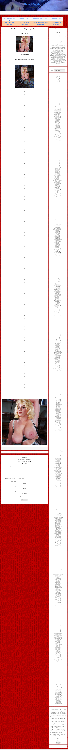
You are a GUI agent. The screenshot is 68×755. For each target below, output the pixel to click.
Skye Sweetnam (57, 652)
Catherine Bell (57, 207)
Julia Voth (57, 407)
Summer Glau (57, 668)
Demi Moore (57, 256)
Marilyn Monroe (57, 515)
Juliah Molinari (57, 408)
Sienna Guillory (57, 649)
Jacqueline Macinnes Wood (57, 352)
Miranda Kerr (58, 540)
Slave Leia (57, 653)
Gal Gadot (56, 313)
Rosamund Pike (57, 612)
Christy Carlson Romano (57, 229)
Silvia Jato (57, 651)
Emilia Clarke (57, 282)
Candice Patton (57, 192)
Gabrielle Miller (56, 312)
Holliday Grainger (57, 340)
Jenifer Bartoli (57, 365)
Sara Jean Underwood (57, 627)
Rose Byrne (57, 614)
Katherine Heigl (57, 430)
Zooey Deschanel (57, 703)
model (58, 544)
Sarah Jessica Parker (57, 633)
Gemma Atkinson (57, 315)
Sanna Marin (58, 625)
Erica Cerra (57, 298)
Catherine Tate (57, 208)
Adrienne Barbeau (57, 84)
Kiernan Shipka (57, 449)
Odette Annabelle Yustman (57, 574)
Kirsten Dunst (58, 453)
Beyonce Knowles (57, 167)
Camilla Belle (57, 188)
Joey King (57, 396)
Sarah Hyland (57, 632)
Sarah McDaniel (57, 634)
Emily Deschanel (57, 285)
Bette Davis (57, 166)
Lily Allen (57, 487)
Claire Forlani (57, 232)
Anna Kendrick (57, 135)
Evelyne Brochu (57, 307)
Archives (52, 70)
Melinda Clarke (57, 523)
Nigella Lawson (57, 570)
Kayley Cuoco (58, 439)
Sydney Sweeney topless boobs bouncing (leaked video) (58, 49)
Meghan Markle (57, 522)
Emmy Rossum (56, 296)
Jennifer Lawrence (57, 375)
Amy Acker (57, 122)
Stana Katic (57, 666)
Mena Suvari (58, 528)
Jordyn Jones (58, 399)
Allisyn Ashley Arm (57, 106)
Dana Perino (57, 244)
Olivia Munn (58, 578)
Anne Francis (57, 143)
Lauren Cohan (57, 476)
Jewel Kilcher (58, 390)
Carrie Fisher (57, 201)
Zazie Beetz (58, 698)
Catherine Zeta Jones (57, 210)
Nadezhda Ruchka (57, 553)
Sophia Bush (58, 656)
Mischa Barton (57, 542)
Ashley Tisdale (57, 156)
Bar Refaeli (57, 160)
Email (25, 488)
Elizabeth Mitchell (57, 277)
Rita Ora (57, 610)
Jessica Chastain (57, 382)
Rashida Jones (57, 603)
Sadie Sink (57, 621)
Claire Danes (57, 231)
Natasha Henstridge (57, 560)
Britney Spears (56, 178)
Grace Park (57, 322)
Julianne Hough (57, 409)
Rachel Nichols (57, 597)
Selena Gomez (57, 639)
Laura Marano (57, 471)
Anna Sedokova (57, 139)
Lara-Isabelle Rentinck (57, 467)
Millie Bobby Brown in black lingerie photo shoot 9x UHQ (58, 38)
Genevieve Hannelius (57, 317)
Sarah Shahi (58, 636)
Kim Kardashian (57, 450)
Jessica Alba (57, 380)
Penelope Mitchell (58, 587)
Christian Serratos (57, 223)
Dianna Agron (57, 261)
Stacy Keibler (58, 665)
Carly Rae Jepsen (57, 199)
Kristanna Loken (57, 455)
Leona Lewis (58, 483)
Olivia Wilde (57, 580)
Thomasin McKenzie (57, 680)
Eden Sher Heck (57, 266)
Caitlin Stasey (57, 184)
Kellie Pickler (58, 442)
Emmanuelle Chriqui (57, 295)
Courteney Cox (57, 238)
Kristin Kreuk (57, 459)
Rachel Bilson (57, 595)
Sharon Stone (58, 645)
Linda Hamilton (57, 491)
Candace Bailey (57, 190)
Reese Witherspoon (58, 604)
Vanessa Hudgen (57, 688)
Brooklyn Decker (56, 182)
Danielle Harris (57, 247)
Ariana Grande (56, 150)
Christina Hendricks (57, 225)
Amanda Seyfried (56, 116)
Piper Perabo (58, 592)
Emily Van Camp (57, 289)
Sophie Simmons (57, 662)
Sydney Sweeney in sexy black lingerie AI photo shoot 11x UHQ (58, 42)
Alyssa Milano (57, 111)
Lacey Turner (58, 464)
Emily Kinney (57, 286)
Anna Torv (57, 141)
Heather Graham (57, 334)
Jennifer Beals (57, 372)
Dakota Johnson (56, 242)
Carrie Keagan (57, 202)
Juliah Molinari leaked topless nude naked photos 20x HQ (58, 44)
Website (25, 493)
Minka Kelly (58, 538)
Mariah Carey (58, 513)
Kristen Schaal (57, 457)
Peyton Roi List (57, 589)
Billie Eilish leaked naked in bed (58, 50)
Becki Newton (57, 163)
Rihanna (57, 608)
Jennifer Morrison (57, 378)
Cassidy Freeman (57, 204)
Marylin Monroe (57, 519)
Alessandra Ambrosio (57, 90)
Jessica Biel (57, 381)
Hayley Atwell (57, 332)
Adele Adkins (57, 80)
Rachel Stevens (57, 599)
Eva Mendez (57, 304)
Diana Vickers (57, 258)
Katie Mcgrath (57, 435)
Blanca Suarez (57, 172)
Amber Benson (57, 119)
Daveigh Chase (57, 250)
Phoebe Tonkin (57, 590)
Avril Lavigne (57, 159)
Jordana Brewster (57, 398)
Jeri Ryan (57, 379)
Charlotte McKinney (57, 218)
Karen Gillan (58, 418)
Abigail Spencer (57, 77)
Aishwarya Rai (57, 87)
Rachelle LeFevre (57, 601)
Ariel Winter (57, 151)
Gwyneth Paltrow (57, 324)
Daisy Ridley (57, 240)
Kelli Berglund (57, 441)
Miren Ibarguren (57, 541)
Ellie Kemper (57, 280)
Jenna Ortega (57, 369)
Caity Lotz (57, 185)
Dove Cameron (57, 263)
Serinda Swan (58, 640)
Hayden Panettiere (57, 331)
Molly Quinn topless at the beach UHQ (58, 53)
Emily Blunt (57, 284)
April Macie (57, 149)
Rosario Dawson (57, 613)
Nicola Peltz (58, 567)
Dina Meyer (57, 262)
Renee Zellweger (57, 606)
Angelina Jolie (57, 129)
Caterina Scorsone (57, 206)
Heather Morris (57, 336)
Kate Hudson (58, 425)
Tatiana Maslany (57, 674)
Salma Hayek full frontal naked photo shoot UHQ (58, 54)
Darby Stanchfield (57, 249)
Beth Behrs (57, 165)
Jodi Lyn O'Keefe (57, 394)
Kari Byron (57, 419)
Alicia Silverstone (57, 100)
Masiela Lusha (57, 520)
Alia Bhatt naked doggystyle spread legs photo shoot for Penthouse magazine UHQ (58, 58)
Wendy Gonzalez (57, 691)
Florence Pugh (57, 310)
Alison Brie (57, 103)
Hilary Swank (57, 339)
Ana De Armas (57, 126)
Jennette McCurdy (57, 370)
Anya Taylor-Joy (57, 147)
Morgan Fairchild (57, 550)
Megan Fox (57, 521)
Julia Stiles (57, 406)
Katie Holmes (58, 434)
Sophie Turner (57, 663)
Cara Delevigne (57, 194)
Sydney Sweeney (57, 670)
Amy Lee (57, 124)
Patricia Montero (57, 585)
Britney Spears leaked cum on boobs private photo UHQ (13, 452)
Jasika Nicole (57, 362)
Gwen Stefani (57, 323)
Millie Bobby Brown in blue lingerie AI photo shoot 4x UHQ (58, 40)
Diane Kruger (57, 259)
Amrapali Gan (57, 121)
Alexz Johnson (57, 94)
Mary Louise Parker (58, 518)
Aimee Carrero (57, 85)
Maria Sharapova (57, 512)
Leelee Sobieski (57, 480)
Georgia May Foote (57, 318)
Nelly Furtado (58, 565)
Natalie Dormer (57, 557)
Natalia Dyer (58, 555)
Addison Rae (57, 78)
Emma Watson (56, 294)
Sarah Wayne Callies (57, 637)
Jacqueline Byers (57, 351)
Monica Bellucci (57, 547)
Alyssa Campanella (57, 110)
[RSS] (66, 12)
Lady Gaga (57, 465)
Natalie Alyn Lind (57, 556)
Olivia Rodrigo (57, 579)
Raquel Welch (58, 602)
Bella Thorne (57, 164)
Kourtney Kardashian (57, 454)
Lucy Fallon (57, 497)
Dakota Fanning (56, 241)
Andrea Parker (57, 127)
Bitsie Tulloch (57, 170)
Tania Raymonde (57, 672)
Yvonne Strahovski (57, 697)
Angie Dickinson (56, 130)
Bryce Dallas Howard (57, 183)
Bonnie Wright (57, 173)
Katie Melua (58, 436)
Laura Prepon (58, 472)
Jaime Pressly (57, 354)
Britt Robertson (57, 179)
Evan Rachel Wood (57, 305)
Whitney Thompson (58, 693)
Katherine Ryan (57, 431)
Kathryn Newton (57, 432)
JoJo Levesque (57, 397)
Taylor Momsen (57, 675)
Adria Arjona (57, 81)
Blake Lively (57, 171)
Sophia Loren (58, 658)
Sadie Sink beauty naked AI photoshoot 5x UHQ (58, 36)
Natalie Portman (54, 729)
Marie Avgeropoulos (58, 514)
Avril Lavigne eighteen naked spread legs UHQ (58, 52)
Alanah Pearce (57, 89)
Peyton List (57, 588)
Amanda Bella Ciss (57, 112)
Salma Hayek (58, 622)
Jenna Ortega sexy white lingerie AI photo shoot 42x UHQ (58, 34)
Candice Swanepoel (57, 193)
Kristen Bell (58, 456)
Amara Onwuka (57, 118)
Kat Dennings (57, 421)
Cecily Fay (57, 211)
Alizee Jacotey (57, 104)
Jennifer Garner (57, 374)
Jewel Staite (58, 391)
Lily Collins (57, 489)
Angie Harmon (57, 131)
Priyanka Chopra (57, 594)
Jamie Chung (57, 357)
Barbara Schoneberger (56, 162)
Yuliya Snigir (58, 696)
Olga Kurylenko (57, 575)
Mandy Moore (57, 507)
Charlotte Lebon (57, 217)
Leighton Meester (57, 481)
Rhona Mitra (58, 607)
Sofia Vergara (58, 655)
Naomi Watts (58, 554)
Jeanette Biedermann (57, 363)
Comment (25, 463)
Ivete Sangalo (57, 350)
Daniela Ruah (57, 245)
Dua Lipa (57, 265)
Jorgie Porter (58, 400)
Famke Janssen (57, 308)
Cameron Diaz (57, 186)
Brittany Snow (57, 181)
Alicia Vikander (57, 101)
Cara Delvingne (57, 196)
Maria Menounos (57, 511)
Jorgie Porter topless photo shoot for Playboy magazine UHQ (58, 63)
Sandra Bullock (57, 624)
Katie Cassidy (58, 433)
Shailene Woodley (57, 641)
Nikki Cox (57, 571)
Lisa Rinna (57, 495)
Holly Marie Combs (57, 341)
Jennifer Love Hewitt (57, 377)
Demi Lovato (57, 255)
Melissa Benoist (57, 524)
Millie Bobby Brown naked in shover (58, 51)
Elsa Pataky (57, 281)
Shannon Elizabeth (58, 644)
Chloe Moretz (57, 222)
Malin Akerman (57, 506)
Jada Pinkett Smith (57, 353)
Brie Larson (57, 177)
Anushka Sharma (57, 146)
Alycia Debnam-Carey (57, 108)
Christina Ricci (57, 227)
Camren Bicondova (57, 189)
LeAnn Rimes (58, 479)
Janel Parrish (57, 360)
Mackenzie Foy (57, 501)
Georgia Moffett (57, 319)
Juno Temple (58, 412)
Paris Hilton (58, 583)
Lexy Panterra (57, 485)
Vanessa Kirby (57, 689)
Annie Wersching (57, 145)
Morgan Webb (57, 551)
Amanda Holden (57, 114)
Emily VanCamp (57, 290)
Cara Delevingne (57, 195)
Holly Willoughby (57, 342)
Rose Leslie (57, 615)
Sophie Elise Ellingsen (57, 659)
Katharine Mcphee (58, 429)
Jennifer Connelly (57, 373)
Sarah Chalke (58, 630)
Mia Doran (57, 529)
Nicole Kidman (57, 568)
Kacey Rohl (57, 413)
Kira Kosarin (58, 452)
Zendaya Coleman (57, 699)
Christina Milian (57, 226)
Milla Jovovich (57, 536)
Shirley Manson (57, 648)
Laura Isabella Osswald (57, 470)
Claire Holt (57, 233)
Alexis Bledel (57, 92)
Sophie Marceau (57, 661)
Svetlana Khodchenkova (57, 669)
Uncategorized (57, 686)
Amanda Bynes (57, 113)
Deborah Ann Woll (57, 252)
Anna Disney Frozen (57, 133)
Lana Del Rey (58, 466)
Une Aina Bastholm (58, 687)
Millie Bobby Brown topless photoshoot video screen (58, 46)
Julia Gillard (58, 403)
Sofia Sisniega (58, 654)
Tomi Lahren (58, 682)
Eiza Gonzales (57, 267)
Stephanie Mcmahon (57, 667)
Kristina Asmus (57, 460)
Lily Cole (57, 488)
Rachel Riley (58, 598)
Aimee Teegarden (57, 86)
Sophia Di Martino (57, 657)
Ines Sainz (57, 345)
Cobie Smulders (57, 234)
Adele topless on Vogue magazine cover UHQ (58, 59)
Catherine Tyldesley (57, 209)
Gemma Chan (57, 316)
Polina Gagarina (57, 593)
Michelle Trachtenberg (57, 533)
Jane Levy (56, 359)
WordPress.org (58, 743)
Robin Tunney (58, 611)
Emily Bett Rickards (57, 283)
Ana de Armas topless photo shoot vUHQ (58, 56)
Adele (57, 79)
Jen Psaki (57, 364)
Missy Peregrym (57, 543)
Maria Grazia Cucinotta (57, 510)
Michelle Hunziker (57, 530)
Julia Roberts (58, 405)
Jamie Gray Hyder (57, 358)
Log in (58, 740)
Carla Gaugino (57, 197)
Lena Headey (58, 482)
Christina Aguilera (57, 224)
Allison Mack (57, 105)
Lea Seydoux (58, 477)
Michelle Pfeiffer (57, 531)
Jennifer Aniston (56, 371)
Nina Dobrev (57, 573)
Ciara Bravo (57, 230)
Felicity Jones (57, 309)
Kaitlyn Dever (58, 414)
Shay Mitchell (58, 646)
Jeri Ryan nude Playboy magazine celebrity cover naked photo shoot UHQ (58, 61)
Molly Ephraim (57, 545)
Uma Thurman (57, 685)
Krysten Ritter (57, 461)
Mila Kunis (57, 534)
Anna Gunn (57, 134)
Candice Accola (57, 191)
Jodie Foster (58, 395)
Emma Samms (57, 292)
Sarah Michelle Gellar (57, 635)
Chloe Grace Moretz (57, 221)
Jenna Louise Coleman (56, 368)
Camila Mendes (57, 187)
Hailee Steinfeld (56, 325)
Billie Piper (57, 169)
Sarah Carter (58, 629)
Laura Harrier (58, 469)
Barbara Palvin (57, 161)
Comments (58, 742)
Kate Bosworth (57, 424)
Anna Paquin (57, 137)
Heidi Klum (57, 337)
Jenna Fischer (57, 367)
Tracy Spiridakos (57, 684)
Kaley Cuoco (57, 415)
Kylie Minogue (57, 463)
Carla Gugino (57, 198)
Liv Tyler (57, 496)
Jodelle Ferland (57, 393)
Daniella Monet (57, 246)
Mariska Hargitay (57, 516)
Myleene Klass (57, 552)
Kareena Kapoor (57, 417)
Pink (57, 591)
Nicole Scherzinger (58, 569)
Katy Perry (57, 437)
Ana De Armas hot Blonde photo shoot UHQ (38, 452)
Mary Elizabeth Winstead (58, 517)
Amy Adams (57, 123)
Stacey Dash (58, 664)
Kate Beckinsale (57, 423)
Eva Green (57, 302)
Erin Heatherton (57, 300)
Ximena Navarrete (58, 695)
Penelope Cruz (57, 586)
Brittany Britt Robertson (57, 180)
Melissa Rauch (57, 527)
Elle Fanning (57, 278)
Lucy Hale (57, 498)
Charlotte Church (57, 216)
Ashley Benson (57, 152)
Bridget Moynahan (57, 175)
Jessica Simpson (57, 385)
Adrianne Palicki (57, 83)
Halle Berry (57, 326)
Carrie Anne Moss (57, 200)
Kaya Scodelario (57, 438)
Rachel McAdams (57, 596)
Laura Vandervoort (57, 473)
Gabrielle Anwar (57, 311)
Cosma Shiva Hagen (57, 236)
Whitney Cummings (58, 692)
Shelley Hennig (57, 647)
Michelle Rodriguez (58, 532)
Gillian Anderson (57, 320)
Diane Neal (57, 260)
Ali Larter (57, 95)
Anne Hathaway (56, 144)
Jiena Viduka (58, 392)
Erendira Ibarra (57, 297)
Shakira (58, 642)
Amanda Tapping (57, 117)
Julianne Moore (57, 410)
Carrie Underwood (57, 203)
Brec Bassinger (57, 174)
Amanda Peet (57, 115)
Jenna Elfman (57, 366)
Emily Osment (57, 287)
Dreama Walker (57, 264)
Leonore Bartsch (57, 484)
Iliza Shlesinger (57, 344)
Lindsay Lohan (57, 492)
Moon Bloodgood (57, 548)
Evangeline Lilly (57, 306)
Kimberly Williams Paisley (58, 451)
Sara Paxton (58, 628)
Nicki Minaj (57, 566)
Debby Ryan (57, 251)
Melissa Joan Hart (57, 526)
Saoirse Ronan (57, 626)
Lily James (57, 490)
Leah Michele (58, 478)
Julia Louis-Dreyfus (58, 404)
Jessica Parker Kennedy (57, 384)
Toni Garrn (57, 683)
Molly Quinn (57, 546)
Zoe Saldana (58, 701)
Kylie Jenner (58, 462)
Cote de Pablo (57, 237)
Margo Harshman (57, 508)
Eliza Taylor (57, 275)
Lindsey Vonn (58, 493)
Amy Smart (57, 125)
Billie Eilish (22, 448)
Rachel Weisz (58, 600)
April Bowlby (57, 148)
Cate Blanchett (57, 205)
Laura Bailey (58, 468)
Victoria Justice (57, 690)
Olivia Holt (57, 577)
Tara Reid (57, 673)
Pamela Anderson (57, 582)
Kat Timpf (57, 422)
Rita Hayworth (57, 609)
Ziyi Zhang (57, 700)
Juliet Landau (58, 411)
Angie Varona (57, 132)
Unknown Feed (58, 29)
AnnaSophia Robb (57, 142)
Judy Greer (57, 402)
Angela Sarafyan (57, 128)
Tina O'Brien (58, 681)
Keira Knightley (57, 440)
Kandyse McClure (57, 416)
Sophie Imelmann (57, 660)
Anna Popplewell (57, 138)
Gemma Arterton (57, 314)
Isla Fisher (57, 348)
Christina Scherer (57, 228)
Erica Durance (57, 299)
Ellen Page (57, 279)
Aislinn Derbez (57, 88)
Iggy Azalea (57, 343)
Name (25, 483)
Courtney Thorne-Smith (57, 239)
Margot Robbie (57, 509)
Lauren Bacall (58, 475)
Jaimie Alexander (57, 355)
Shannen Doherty (57, 643)
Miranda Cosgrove (57, 539)
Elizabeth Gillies (57, 276)
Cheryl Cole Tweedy (57, 219)
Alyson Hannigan (57, 109)
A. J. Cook (57, 75)
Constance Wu (57, 235)
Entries (58, 741)
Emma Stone (57, 293)
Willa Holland (57, 694)
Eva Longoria (57, 303)
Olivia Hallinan (57, 576)
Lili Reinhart (58, 486)
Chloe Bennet (57, 220)
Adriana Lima (57, 82)
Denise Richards (57, 257)
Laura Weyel (58, 474)
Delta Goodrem (57, 254)
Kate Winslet (58, 428)
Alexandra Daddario (57, 91)
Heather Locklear (57, 335)
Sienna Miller (58, 650)
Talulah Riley (58, 671)
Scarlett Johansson (57, 638)
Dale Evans (57, 243)
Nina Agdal (57, 572)
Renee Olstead (57, 605)
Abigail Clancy (57, 76)
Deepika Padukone (57, 253)
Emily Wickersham (57, 291)
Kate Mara (57, 426)
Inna (57, 346)
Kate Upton (57, 427)
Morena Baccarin (57, 549)
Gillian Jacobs (57, 321)
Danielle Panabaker (57, 248)
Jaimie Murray (57, 356)
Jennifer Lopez (57, 376)
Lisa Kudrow (58, 494)
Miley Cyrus (57, 535)
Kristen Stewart (57, 458)
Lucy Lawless (58, 499)
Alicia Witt (57, 102)
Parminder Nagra (57, 584)
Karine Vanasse (57, 420)
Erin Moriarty (57, 301)
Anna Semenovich (57, 140)
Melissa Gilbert (57, 525)
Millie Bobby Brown (58, 537)
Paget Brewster (57, 581)
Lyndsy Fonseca (57, 500)
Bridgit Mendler (57, 176)
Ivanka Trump (57, 349)
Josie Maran (58, 401)
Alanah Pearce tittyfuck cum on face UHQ (58, 47)
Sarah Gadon (58, 631)
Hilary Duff (57, 338)
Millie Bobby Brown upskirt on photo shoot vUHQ (58, 55)
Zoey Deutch (58, 702)
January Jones (57, 361)
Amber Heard (57, 120)
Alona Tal (56, 107)
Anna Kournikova (57, 136)
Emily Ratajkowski (57, 288)
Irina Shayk (57, 347)
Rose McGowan (57, 616)
